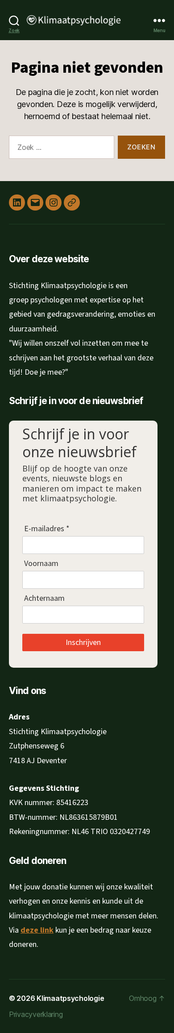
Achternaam (44, 598)
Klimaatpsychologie (70, 998)
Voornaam (41, 563)
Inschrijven (83, 642)
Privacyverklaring (35, 1014)
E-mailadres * (47, 528)
